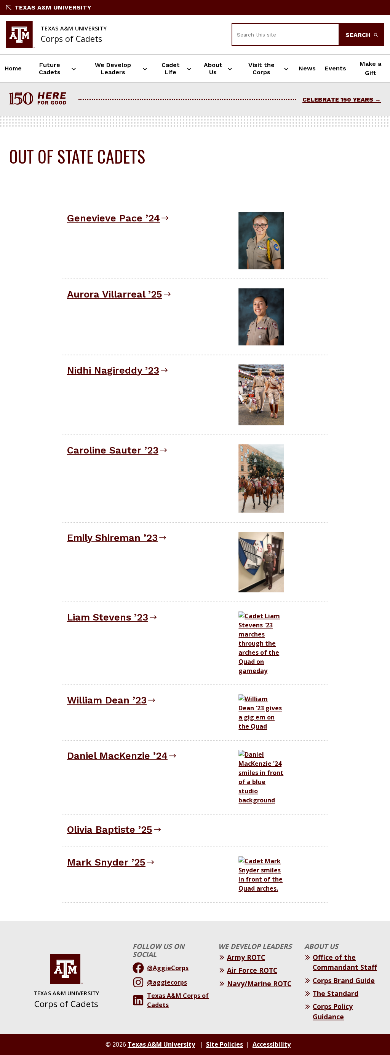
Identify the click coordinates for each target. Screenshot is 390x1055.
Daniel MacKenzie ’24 (117, 755)
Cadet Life (170, 68)
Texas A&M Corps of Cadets (178, 1000)
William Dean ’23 (107, 700)
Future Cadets (50, 68)
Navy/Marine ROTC (259, 983)
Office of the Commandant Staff (345, 962)
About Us (213, 68)
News (307, 68)
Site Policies (224, 1044)
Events (335, 68)
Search (358, 34)
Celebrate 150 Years (337, 99)
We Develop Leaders (113, 68)
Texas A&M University (52, 7)
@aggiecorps (167, 982)
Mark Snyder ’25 (106, 862)
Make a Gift (370, 68)
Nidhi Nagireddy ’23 (113, 370)
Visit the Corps (261, 68)
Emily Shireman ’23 (112, 537)
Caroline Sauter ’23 (112, 450)
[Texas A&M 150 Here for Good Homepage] (40, 99)
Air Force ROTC (252, 970)
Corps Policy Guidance (333, 1011)
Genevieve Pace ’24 (113, 218)
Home (13, 68)
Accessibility (272, 1044)
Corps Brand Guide (344, 980)
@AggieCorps (168, 968)
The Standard (335, 993)
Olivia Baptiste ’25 (109, 829)
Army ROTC (246, 957)
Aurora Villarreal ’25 (114, 294)
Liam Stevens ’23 (107, 617)
